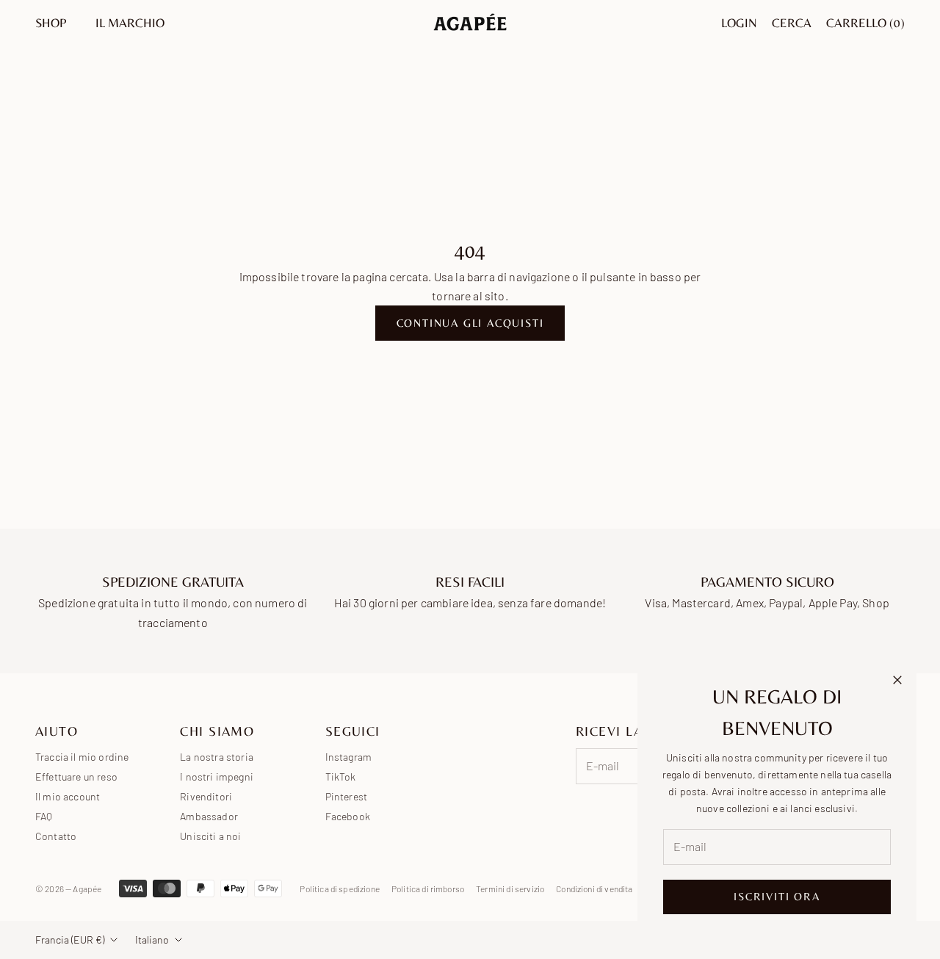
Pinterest (346, 796)
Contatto (55, 836)
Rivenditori (206, 796)
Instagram (348, 756)
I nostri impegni (216, 776)
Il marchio (129, 22)
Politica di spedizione (340, 888)
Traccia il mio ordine (82, 756)
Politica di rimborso (427, 888)
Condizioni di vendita (594, 888)
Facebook (347, 816)
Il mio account (67, 796)
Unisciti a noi (210, 836)
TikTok (340, 776)
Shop (50, 22)
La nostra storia (216, 756)
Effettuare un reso (76, 776)
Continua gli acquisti (470, 322)
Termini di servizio (510, 888)
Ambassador (209, 816)
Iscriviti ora (777, 896)
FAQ (43, 816)
